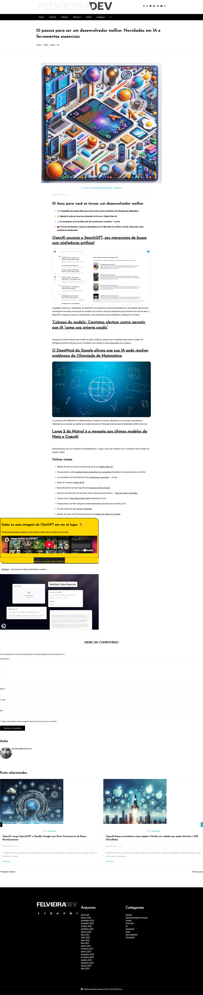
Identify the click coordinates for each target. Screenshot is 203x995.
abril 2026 (85, 915)
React (128, 932)
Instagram (101, 17)
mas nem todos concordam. (126, 493)
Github (89, 17)
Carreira (87, 188)
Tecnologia (117, 188)
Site (1, 711)
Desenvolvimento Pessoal (100, 188)
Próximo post (197, 872)
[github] (158, 6)
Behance (77, 17)
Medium (64, 17)
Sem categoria (131, 934)
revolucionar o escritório (99, 477)
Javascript (154, 831)
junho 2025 (85, 937)
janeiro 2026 (86, 917)
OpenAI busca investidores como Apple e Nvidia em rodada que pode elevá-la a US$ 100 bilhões (48, 838)
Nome (3, 689)
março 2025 (86, 946)
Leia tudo (6, 861)
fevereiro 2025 (87, 949)
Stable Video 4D (106, 467)
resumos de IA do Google (99, 488)
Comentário (5, 659)
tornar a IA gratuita (84, 509)
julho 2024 (85, 968)
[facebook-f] (143, 6)
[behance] (154, 6)
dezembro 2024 (87, 954)
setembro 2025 (87, 929)
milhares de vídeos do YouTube (107, 514)
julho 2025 (85, 934)
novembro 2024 (87, 957)
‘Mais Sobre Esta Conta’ (79, 498)
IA (111, 188)
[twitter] (165, 6)
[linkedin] (150, 6)
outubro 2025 (86, 926)
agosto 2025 (86, 932)
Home (41, 17)
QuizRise (5, 569)
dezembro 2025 (87, 920)
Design (128, 920)
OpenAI (57, 308)
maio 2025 (85, 940)
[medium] (161, 6)
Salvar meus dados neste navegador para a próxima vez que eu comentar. (29, 721)
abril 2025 (85, 943)
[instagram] (147, 6)
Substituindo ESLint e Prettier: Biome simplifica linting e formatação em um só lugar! (152, 836)
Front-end (145, 831)
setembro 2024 (87, 963)
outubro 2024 (86, 960)
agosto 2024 (86, 965)
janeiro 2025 (86, 951)
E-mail (3, 700)
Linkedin (52, 17)
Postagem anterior (7, 872)
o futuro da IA (78, 482)
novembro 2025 (87, 923)
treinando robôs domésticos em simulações (93, 472)
